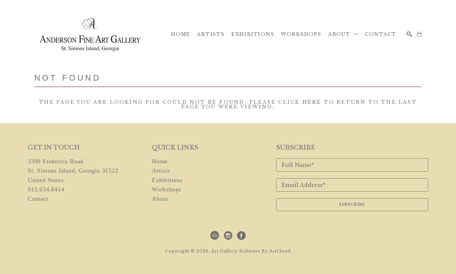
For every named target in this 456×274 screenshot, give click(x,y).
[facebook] (241, 235)
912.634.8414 (46, 189)
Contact (38, 198)
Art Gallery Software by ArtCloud (251, 251)
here (311, 102)
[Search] (409, 34)
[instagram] (228, 235)
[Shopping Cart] (419, 34)
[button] (343, 34)
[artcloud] (214, 235)
